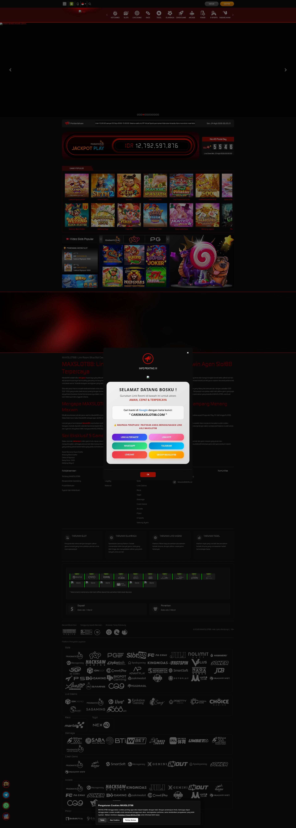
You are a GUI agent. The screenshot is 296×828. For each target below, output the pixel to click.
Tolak (102, 820)
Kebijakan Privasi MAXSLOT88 (129, 815)
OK (148, 474)
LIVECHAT (129, 454)
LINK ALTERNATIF (129, 437)
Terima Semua (130, 820)
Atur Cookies (115, 820)
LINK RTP (166, 437)
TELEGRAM (166, 445)
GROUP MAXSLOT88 (166, 454)
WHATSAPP (129, 445)
